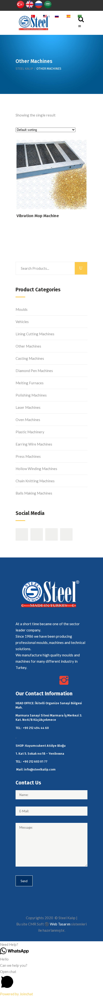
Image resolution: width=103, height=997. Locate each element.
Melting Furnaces (30, 383)
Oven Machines (28, 419)
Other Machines (28, 346)
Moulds (22, 309)
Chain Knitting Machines (35, 481)
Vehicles (22, 321)
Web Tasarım (60, 924)
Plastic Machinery (30, 432)
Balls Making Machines (34, 493)
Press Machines (28, 456)
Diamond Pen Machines (34, 370)
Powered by (16, 994)
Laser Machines (28, 407)
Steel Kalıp (24, 68)
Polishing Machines (31, 395)
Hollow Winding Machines (36, 468)
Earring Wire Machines (34, 444)
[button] (51, 944)
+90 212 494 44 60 (36, 728)
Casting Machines (30, 358)
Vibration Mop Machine (38, 215)
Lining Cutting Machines (35, 334)
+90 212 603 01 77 (35, 761)
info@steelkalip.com (40, 769)
